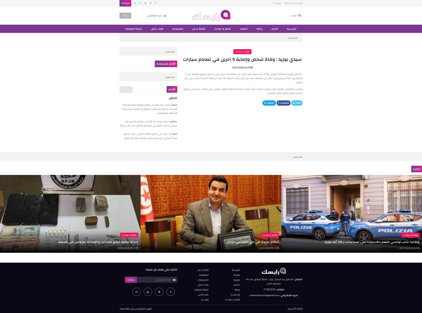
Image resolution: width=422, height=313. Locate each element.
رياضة (259, 28)
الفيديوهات (203, 280)
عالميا (237, 285)
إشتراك (125, 15)
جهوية (236, 280)
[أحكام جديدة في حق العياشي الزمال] (211, 214)
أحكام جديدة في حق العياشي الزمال (252, 242)
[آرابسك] (211, 15)
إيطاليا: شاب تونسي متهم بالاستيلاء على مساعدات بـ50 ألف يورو (372, 242)
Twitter (270, 103)
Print (298, 103)
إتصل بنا (277, 3)
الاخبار (274, 28)
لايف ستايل (157, 28)
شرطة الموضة (134, 28)
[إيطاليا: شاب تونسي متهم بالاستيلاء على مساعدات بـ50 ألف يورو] (351, 214)
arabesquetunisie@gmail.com (264, 295)
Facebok (284, 103)
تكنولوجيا (177, 28)
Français (125, 3)
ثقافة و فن (198, 28)
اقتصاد (244, 28)
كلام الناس (203, 295)
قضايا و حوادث (222, 28)
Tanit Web (125, 309)
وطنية (237, 275)
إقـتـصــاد (235, 295)
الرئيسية (291, 28)
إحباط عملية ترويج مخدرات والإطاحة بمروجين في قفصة (98, 242)
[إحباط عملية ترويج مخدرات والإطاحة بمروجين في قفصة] (70, 214)
